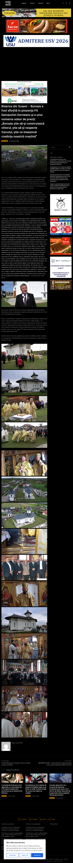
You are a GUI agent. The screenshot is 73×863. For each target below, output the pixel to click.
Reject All (25, 855)
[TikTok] (49, 819)
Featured (4, 796)
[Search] (69, 147)
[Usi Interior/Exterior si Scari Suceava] (61, 285)
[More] (37, 171)
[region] (25, 849)
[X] (69, 3)
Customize (12, 855)
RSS (44, 819)
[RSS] (41, 819)
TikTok (53, 819)
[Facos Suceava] (61, 246)
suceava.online (19, 859)
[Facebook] (63, 3)
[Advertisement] (36, 62)
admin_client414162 (17, 743)
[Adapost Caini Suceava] (61, 204)
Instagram (35, 819)
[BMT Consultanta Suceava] (61, 267)
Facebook (24, 819)
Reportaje (4, 141)
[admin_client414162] (6, 746)
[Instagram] (66, 3)
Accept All (37, 855)
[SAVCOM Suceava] (61, 226)
